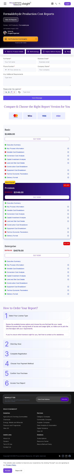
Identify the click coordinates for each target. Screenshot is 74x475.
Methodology (34, 52)
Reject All (18, 470)
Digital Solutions (42, 428)
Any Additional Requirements (13, 74)
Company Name (44, 66)
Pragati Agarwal (13, 33)
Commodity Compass (44, 419)
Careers (6, 441)
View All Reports (11, 20)
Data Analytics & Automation (47, 425)
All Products (13, 25)
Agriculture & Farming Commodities (15, 417)
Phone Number (9, 66)
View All (6, 428)
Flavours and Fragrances (12, 425)
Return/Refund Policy (44, 444)
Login (67, 4)
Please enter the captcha (12, 89)
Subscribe (64, 399)
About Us (6, 438)
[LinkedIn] (52, 3)
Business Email (43, 59)
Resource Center (43, 441)
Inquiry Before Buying (52, 52)
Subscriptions (41, 438)
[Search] (60, 4)
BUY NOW (37, 139)
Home (5, 25)
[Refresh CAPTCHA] (19, 92)
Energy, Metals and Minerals (13, 422)
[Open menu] (5, 4)
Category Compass (43, 417)
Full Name (7, 59)
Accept (7, 470)
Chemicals (6, 419)
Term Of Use (7, 444)
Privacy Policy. (11, 465)
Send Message (37, 98)
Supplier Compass (43, 422)
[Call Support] (56, 4)
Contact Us (7, 447)
